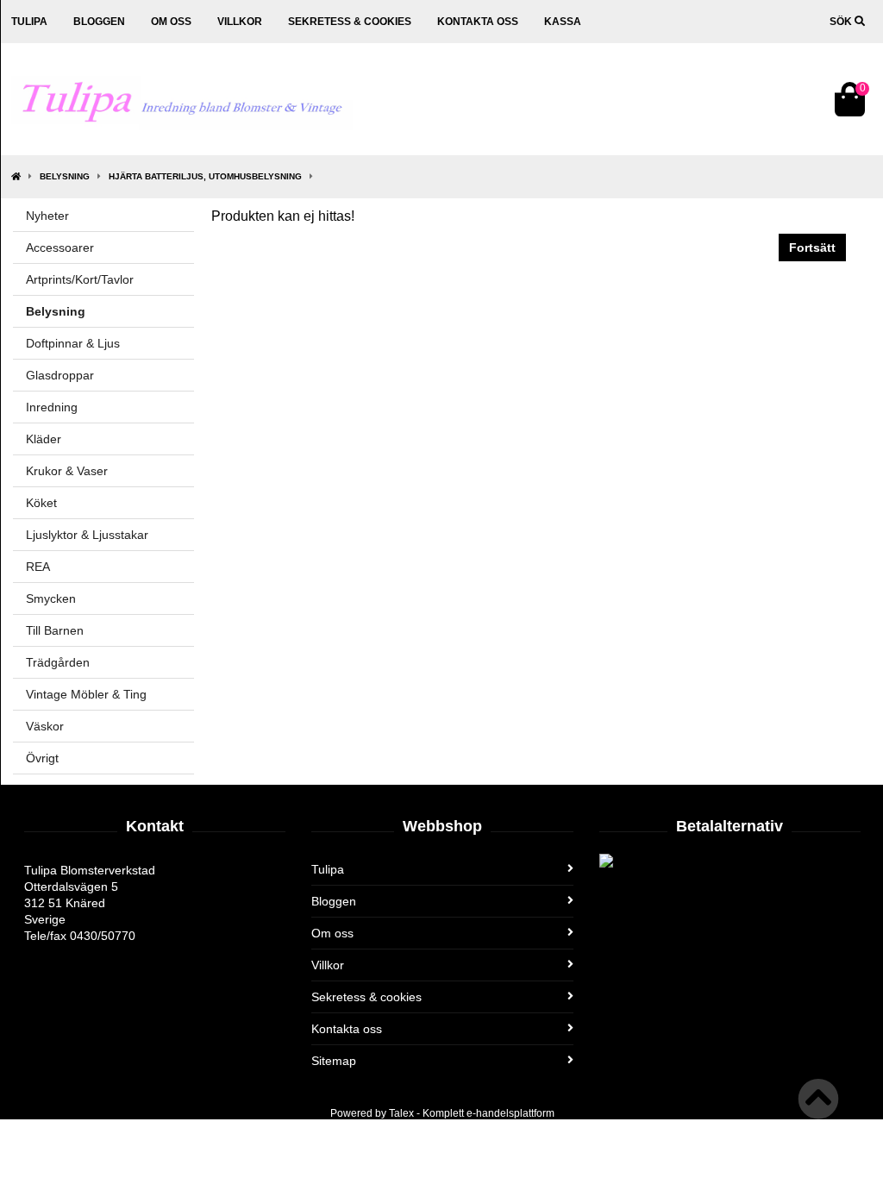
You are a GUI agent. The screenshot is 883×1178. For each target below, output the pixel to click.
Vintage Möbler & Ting (86, 694)
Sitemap (333, 1061)
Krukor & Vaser (67, 471)
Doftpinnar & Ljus (73, 343)
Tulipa (29, 22)
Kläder (43, 439)
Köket (41, 503)
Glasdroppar (60, 375)
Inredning (52, 407)
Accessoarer (60, 247)
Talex (401, 1113)
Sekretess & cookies (349, 22)
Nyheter (47, 215)
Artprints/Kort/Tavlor (80, 279)
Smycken (51, 598)
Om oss (171, 22)
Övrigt (42, 758)
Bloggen (99, 22)
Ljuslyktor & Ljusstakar (87, 535)
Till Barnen (55, 630)
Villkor (239, 22)
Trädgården (58, 662)
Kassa (562, 22)
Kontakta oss (477, 22)
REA (38, 566)
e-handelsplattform (510, 1113)
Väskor (45, 726)
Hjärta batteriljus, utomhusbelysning (205, 176)
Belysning (65, 176)
